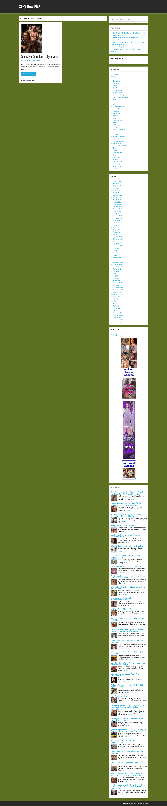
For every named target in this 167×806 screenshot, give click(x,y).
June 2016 (116, 274)
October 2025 (117, 181)
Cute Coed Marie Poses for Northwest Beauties (127, 641)
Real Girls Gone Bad (28, 80)
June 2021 (116, 225)
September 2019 (118, 239)
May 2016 (116, 276)
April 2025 (116, 190)
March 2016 (117, 280)
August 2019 (117, 241)
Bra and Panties (118, 90)
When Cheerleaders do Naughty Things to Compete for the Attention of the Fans (128, 730)
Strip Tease (116, 157)
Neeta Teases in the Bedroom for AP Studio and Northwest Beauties (126, 504)
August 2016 (117, 269)
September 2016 (118, 267)
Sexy (38, 60)
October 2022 (117, 211)
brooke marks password (120, 97)
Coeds (115, 104)
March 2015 (117, 308)
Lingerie (115, 118)
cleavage (116, 102)
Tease (115, 159)
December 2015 (118, 287)
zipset (115, 169)
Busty (114, 99)
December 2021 (118, 218)
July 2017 (116, 250)
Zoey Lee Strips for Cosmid (121, 47)
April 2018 (116, 248)
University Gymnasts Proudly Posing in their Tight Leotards (127, 719)
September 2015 (118, 294)
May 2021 (116, 227)
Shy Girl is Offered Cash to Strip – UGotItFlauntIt (125, 556)
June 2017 (116, 253)
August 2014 (117, 322)
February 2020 (117, 232)
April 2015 (116, 306)
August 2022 (117, 213)
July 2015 (116, 299)
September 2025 (118, 183)
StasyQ (115, 150)
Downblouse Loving (119, 106)
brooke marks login (119, 95)
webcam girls (117, 166)
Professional (117, 143)
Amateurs (116, 74)
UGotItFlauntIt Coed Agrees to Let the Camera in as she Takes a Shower (127, 630)
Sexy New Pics (29, 6)
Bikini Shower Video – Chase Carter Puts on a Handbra (128, 588)
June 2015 (116, 301)
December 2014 (118, 313)
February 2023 (117, 209)
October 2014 (117, 317)
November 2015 (118, 290)
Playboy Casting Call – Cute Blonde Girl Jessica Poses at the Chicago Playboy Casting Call (127, 787)
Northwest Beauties (119, 129)
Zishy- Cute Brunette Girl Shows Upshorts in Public (128, 619)
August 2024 (117, 197)
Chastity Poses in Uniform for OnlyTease (127, 546)
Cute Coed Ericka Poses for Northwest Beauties (127, 752)
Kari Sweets (116, 113)
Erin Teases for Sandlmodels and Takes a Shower (128, 763)
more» (133, 499)
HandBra (116, 111)
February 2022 (117, 216)
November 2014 (118, 315)
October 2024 (117, 195)
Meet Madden (117, 120)
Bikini (115, 86)
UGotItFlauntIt (117, 162)
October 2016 (117, 264)
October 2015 (117, 292)
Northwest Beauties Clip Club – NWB (126, 566)
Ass (114, 76)
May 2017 (116, 255)
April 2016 (116, 278)
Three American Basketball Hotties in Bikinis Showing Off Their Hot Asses (126, 774)
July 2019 (116, 244)
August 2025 (117, 186)
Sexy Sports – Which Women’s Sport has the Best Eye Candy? (128, 664)
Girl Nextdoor (117, 109)
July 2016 (116, 271)
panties (115, 132)
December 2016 (118, 262)
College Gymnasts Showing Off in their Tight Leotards (127, 686)
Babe (114, 79)
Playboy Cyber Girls (119, 136)
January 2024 (117, 202)
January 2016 (117, 285)
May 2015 (116, 304)
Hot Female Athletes (119, 696)
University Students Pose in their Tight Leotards (127, 652)
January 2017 (117, 260)
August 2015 (117, 297)
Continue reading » (28, 74)
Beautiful (116, 83)
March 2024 (117, 200)
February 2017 (117, 257)
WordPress (134, 803)
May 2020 (116, 230)
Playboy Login (117, 139)
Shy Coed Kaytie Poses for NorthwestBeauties (122, 599)
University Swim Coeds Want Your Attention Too (125, 675)
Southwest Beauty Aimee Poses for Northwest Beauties (125, 535)
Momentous (144, 803)
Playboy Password (118, 141)
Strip (114, 155)
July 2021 (116, 223)
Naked (115, 123)
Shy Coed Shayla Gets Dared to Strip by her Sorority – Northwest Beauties (127, 493)
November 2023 (118, 204)
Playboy (115, 134)
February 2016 (117, 283)
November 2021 (118, 220)
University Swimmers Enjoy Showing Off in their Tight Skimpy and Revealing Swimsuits (129, 707)
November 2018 (118, 246)
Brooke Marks (117, 92)
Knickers (115, 116)
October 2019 (117, 237)
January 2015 (117, 311)
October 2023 (117, 207)
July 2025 (116, 188)
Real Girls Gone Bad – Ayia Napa (39, 57)
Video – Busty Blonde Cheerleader (125, 609)
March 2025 (117, 193)
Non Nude (116, 127)
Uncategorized (117, 164)
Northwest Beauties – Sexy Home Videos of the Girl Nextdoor (128, 576)
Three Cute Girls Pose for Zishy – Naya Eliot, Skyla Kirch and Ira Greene (127, 515)
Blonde (115, 88)
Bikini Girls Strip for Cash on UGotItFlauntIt (123, 741)
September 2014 (118, 320)
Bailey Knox (116, 81)
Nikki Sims (116, 125)
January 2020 (117, 234)
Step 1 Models (117, 153)
